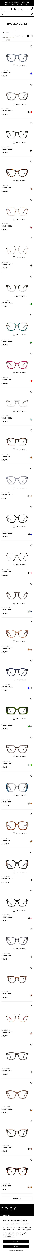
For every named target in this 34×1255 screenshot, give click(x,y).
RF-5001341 (5, 416)
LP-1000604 (6, 1030)
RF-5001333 (6, 70)
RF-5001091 (5, 531)
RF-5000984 (6, 1068)
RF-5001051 (5, 1145)
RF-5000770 (6, 684)
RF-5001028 (6, 761)
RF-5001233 (6, 108)
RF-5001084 (6, 492)
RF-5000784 (6, 723)
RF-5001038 (6, 646)
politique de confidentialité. (13, 1236)
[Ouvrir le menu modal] (2, 9)
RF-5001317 (5, 377)
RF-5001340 (6, 300)
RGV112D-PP (6, 876)
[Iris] (17, 8)
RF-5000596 (6, 992)
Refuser (16, 1246)
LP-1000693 (5, 224)
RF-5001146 (5, 339)
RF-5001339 (6, 454)
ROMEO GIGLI (7, 72)
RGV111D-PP (5, 838)
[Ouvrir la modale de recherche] (2, 14)
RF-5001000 (6, 953)
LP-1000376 (5, 262)
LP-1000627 (5, 569)
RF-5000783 (6, 1184)
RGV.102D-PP (6, 800)
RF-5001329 (6, 147)
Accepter (16, 1241)
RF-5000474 (6, 608)
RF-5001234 (6, 185)
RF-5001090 (6, 915)
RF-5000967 (6, 1107)
